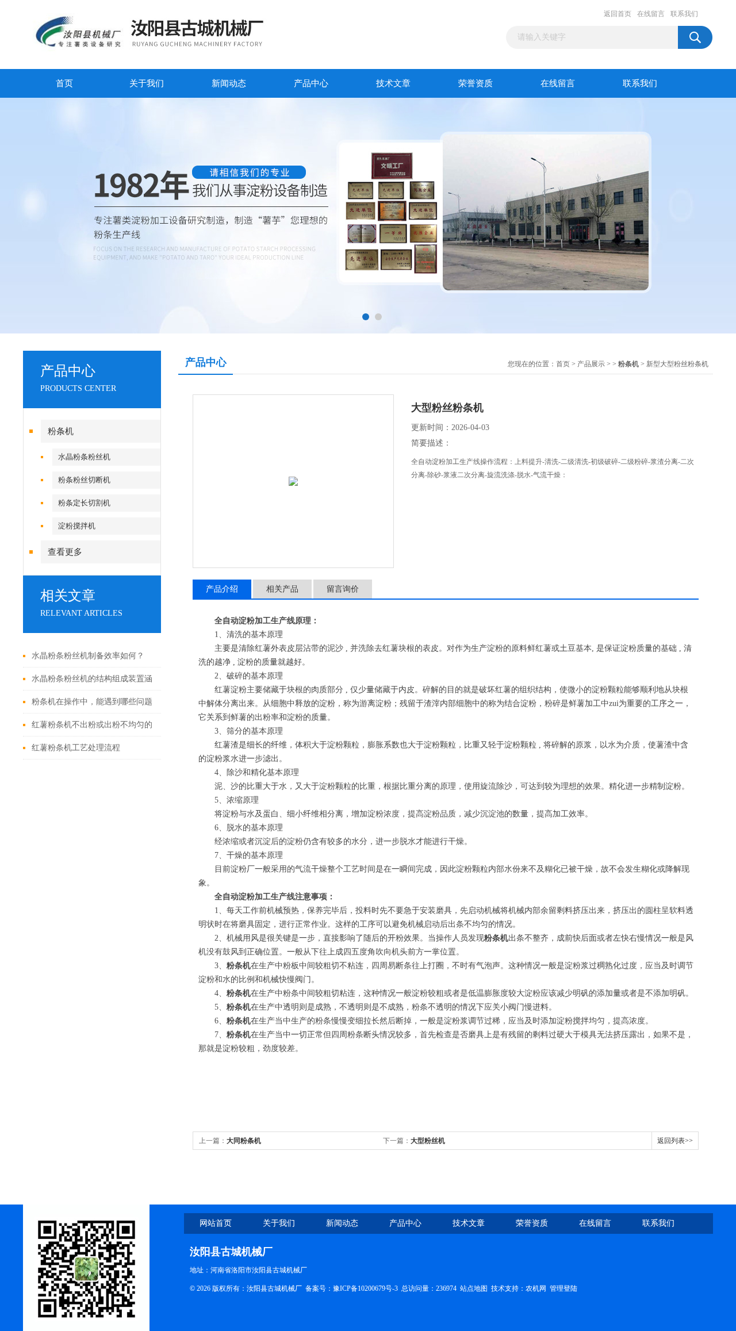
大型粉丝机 (428, 1141)
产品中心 (311, 83)
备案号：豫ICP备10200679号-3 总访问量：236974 (382, 1288)
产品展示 (591, 364)
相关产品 (282, 589)
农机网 (536, 1288)
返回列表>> (675, 1141)
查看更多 (65, 552)
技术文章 (393, 83)
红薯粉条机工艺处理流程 (76, 747)
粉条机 (61, 431)
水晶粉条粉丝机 (84, 456)
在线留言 (651, 14)
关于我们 (146, 83)
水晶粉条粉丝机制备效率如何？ (88, 655)
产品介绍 (222, 589)
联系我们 (684, 14)
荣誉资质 (475, 83)
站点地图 (474, 1288)
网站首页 (216, 1223)
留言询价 (343, 589)
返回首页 (617, 14)
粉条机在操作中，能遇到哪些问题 (92, 701)
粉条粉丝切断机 (84, 479)
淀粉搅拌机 (76, 525)
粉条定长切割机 (84, 502)
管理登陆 (563, 1288)
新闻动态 (229, 83)
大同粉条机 (244, 1141)
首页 (64, 83)
